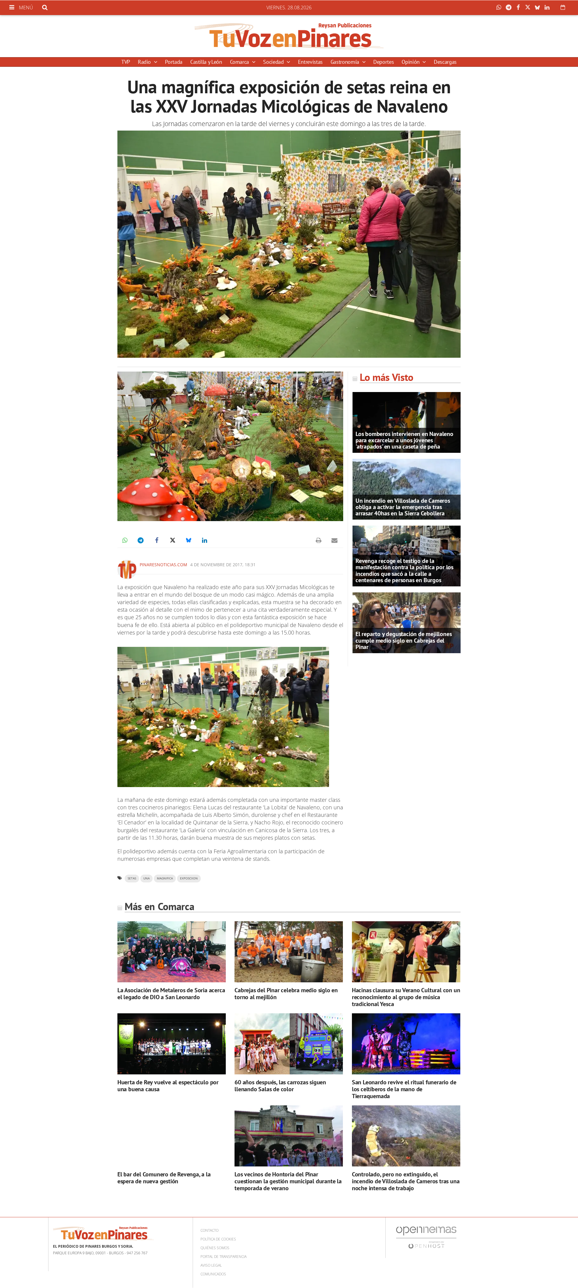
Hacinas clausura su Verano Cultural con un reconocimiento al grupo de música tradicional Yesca (406, 997)
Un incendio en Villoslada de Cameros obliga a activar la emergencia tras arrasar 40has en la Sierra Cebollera (403, 507)
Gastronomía (346, 61)
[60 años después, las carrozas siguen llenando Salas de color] (289, 1043)
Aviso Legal (211, 1265)
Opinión (411, 61)
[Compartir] (500, 7)
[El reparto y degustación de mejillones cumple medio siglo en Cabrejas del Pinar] (407, 622)
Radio (145, 61)
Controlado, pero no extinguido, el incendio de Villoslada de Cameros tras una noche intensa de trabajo (406, 1181)
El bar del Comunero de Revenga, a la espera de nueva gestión (164, 1177)
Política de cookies (218, 1239)
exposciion (189, 878)
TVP (125, 61)
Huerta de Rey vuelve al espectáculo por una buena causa (168, 1085)
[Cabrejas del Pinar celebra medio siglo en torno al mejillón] (289, 951)
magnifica (165, 878)
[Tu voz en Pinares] (289, 36)
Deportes (383, 61)
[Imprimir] (318, 540)
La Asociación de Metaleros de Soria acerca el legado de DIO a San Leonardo (171, 993)
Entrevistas (310, 61)
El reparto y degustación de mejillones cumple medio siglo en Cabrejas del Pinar (404, 640)
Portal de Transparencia (223, 1256)
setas (132, 878)
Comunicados (213, 1274)
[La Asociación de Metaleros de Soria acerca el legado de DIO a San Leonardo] (171, 951)
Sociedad (274, 61)
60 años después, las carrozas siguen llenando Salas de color (280, 1085)
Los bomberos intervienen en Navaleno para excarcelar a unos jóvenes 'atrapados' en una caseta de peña (404, 440)
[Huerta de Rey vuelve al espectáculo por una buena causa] (171, 1043)
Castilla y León (206, 61)
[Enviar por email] (334, 540)
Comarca (240, 61)
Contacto (209, 1230)
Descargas (445, 61)
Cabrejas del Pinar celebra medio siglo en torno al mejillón (286, 993)
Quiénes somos (214, 1247)
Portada (173, 61)
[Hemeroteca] (563, 7)
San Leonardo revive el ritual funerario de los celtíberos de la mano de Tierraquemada (404, 1089)
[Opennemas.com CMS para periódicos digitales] (426, 1237)
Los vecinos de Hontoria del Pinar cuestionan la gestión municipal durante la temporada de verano (288, 1181)
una (146, 878)
